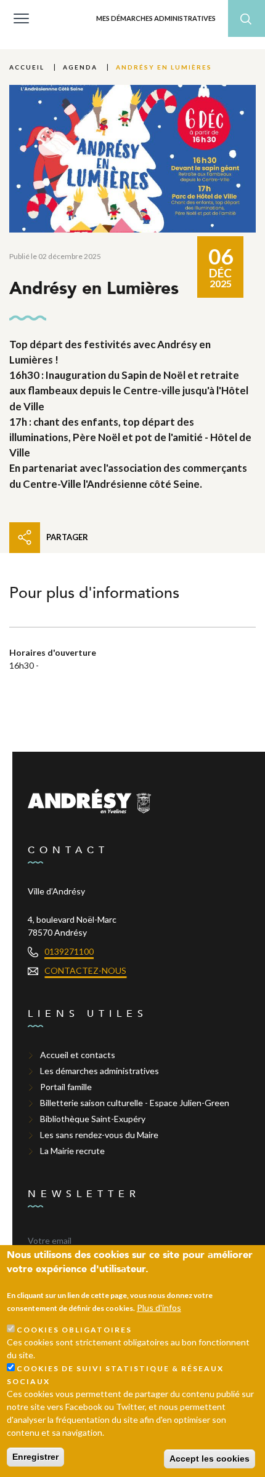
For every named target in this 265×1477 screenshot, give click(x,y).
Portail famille (66, 1086)
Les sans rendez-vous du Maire (99, 1134)
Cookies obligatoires (74, 1329)
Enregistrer (35, 1457)
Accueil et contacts (77, 1054)
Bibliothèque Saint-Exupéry (92, 1118)
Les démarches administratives (99, 1070)
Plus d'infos (159, 1307)
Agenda (80, 67)
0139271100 (69, 951)
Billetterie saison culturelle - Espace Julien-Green (134, 1102)
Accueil (26, 67)
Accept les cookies (209, 1458)
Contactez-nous (85, 970)
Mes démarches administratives (156, 18)
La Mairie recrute (72, 1150)
